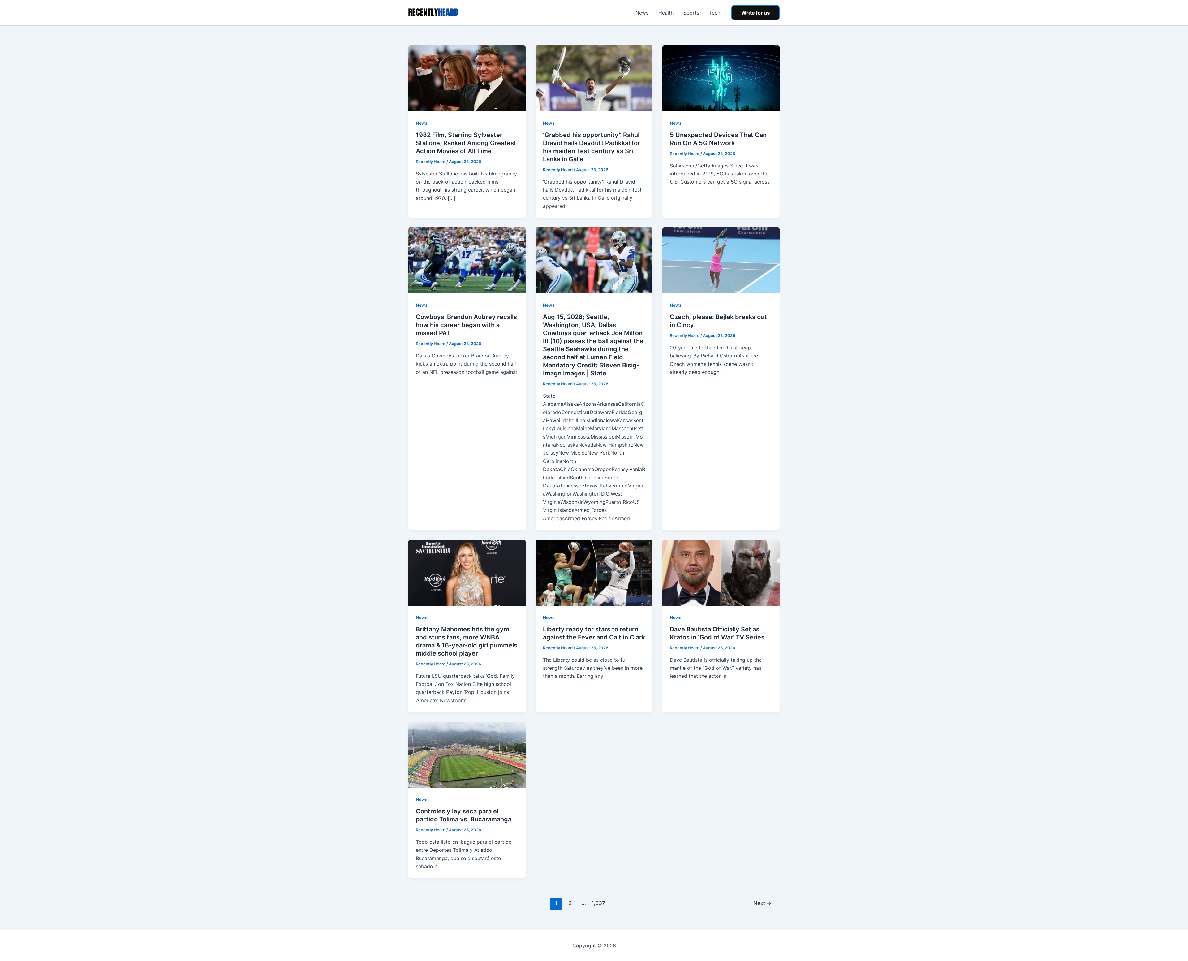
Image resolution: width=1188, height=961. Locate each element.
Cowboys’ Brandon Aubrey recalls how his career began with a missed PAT (466, 325)
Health (666, 13)
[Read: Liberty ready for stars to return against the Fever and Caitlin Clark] (594, 572)
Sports (691, 13)
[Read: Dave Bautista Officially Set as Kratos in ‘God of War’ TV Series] (721, 572)
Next (762, 903)
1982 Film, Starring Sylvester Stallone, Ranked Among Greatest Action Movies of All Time (466, 143)
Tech (714, 13)
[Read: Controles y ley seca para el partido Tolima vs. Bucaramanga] (467, 754)
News (641, 13)
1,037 (598, 903)
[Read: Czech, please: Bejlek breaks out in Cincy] (721, 260)
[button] (755, 12)
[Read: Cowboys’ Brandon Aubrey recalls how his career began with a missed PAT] (467, 260)
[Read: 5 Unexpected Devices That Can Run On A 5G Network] (721, 78)
